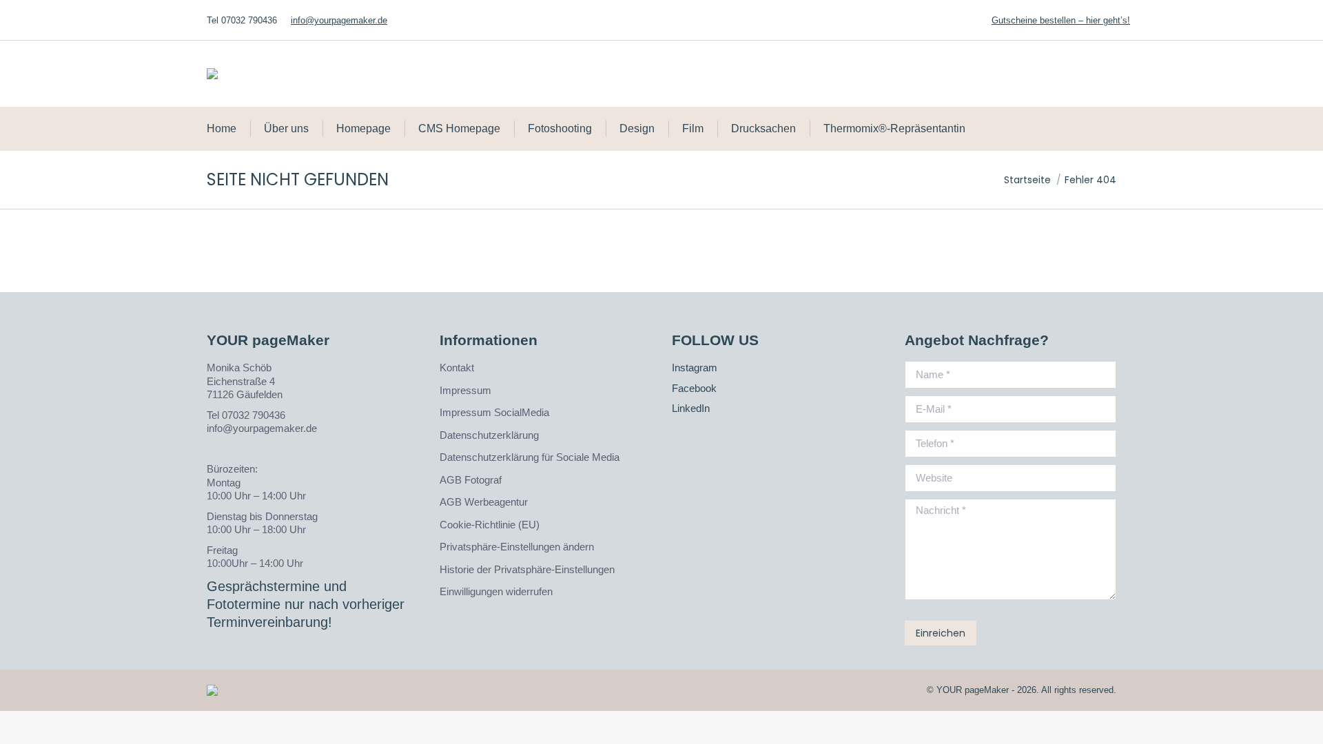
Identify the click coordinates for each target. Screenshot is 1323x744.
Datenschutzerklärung (489, 435)
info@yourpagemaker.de (339, 20)
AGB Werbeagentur (484, 502)
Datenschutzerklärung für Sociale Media (529, 457)
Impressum (465, 390)
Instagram (694, 367)
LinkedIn (691, 408)
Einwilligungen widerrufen (496, 591)
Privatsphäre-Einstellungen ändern (517, 546)
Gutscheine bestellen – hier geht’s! (1061, 20)
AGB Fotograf (471, 480)
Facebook (694, 388)
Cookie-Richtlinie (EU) (490, 524)
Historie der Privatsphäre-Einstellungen (527, 569)
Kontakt (457, 367)
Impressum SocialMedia (494, 412)
